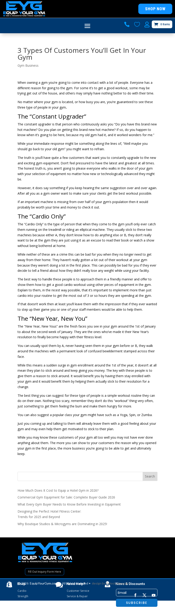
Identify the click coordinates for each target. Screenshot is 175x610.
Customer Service (78, 591)
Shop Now (155, 8)
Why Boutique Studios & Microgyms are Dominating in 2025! (62, 524)
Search (150, 476)
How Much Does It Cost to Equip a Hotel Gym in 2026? (58, 490)
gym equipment (47, 163)
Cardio (22, 591)
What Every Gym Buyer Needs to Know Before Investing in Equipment (69, 504)
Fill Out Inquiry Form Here (44, 572)
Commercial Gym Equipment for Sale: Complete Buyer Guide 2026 (66, 497)
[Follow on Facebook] (135, 595)
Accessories (25, 602)
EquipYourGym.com (44, 583)
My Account (74, 607)
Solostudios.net (117, 583)
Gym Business (28, 65)
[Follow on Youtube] (153, 595)
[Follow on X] (144, 595)
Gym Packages (27, 607)
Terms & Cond (76, 602)
